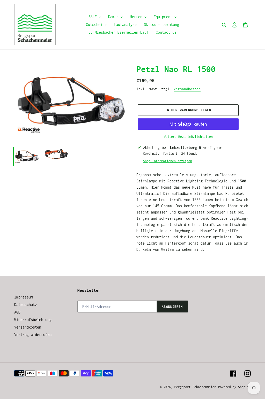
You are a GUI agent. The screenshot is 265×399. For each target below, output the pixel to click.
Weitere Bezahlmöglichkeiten (188, 137)
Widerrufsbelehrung (32, 319)
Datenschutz (25, 304)
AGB (17, 312)
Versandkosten (187, 89)
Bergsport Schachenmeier (195, 387)
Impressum (23, 297)
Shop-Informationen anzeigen (167, 161)
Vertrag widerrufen (32, 334)
